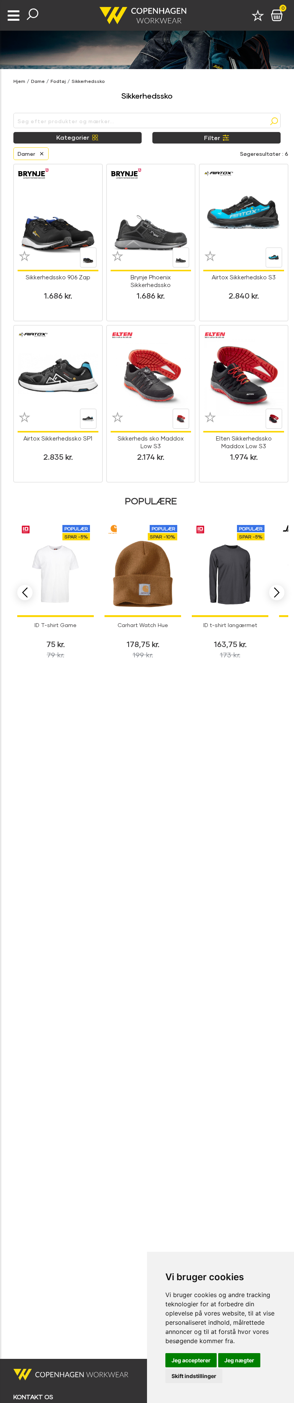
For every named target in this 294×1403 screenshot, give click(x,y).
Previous (25, 592)
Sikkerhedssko (88, 81)
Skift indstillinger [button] (194, 1376)
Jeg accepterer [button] (191, 1360)
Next (276, 592)
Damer (26, 153)
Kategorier (72, 137)
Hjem (19, 81)
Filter (212, 137)
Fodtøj (58, 81)
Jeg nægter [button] (239, 1360)
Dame (38, 81)
